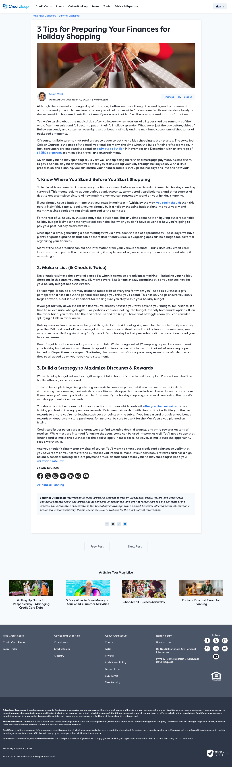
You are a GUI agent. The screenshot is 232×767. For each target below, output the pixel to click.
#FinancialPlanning (50, 485)
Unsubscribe (163, 642)
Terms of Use (112, 669)
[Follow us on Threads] (78, 476)
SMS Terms (111, 675)
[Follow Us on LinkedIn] (70, 476)
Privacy (109, 655)
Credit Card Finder (14, 642)
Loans (60, 6)
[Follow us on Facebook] (207, 640)
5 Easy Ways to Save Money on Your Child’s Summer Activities (87, 602)
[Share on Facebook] (107, 524)
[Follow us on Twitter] (216, 640)
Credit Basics (62, 649)
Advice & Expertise (126, 6)
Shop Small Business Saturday (144, 602)
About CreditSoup (116, 635)
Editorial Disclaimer (69, 15)
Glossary (59, 655)
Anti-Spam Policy (115, 662)
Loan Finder (10, 649)
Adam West (56, 94)
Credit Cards (44, 6)
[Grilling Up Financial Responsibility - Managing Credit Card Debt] (31, 588)
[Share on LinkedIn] (119, 524)
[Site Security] (217, 753)
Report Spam (164, 635)
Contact (110, 642)
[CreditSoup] (16, 6)
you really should (168, 203)
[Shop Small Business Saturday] (144, 589)
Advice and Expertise (67, 635)
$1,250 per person (49, 153)
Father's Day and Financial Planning (200, 602)
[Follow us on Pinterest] (63, 476)
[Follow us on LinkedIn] (216, 648)
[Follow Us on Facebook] (40, 476)
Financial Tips (171, 96)
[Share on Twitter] (113, 524)
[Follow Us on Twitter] (48, 476)
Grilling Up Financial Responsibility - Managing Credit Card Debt (31, 603)
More (95, 6)
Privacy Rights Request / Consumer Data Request (177, 660)
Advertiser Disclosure (44, 15)
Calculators (61, 642)
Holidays (187, 96)
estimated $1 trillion (110, 149)
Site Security (112, 682)
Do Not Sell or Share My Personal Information (176, 650)
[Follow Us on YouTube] (86, 476)
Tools (106, 6)
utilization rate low (50, 461)
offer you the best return (160, 406)
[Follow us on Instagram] (225, 640)
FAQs (108, 649)
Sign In (220, 6)
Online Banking (78, 6)
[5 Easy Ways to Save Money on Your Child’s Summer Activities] (88, 588)
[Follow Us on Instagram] (55, 476)
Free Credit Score (13, 635)
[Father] (201, 588)
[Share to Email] (125, 524)
